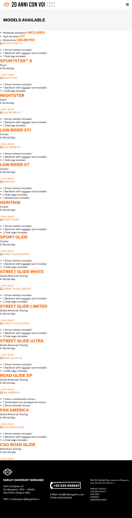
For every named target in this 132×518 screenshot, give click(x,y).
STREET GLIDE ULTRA (22, 340)
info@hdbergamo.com (71, 494)
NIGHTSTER (12, 95)
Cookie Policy (98, 491)
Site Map (94, 494)
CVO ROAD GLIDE (17, 444)
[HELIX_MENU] (127, 4)
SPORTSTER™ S (16, 60)
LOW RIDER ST (14, 164)
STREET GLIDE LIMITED (23, 306)
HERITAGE (10, 202)
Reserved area (98, 500)
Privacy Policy (98, 489)
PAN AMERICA (14, 410)
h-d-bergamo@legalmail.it (24, 499)
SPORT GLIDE (14, 237)
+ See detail (7, 74)
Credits (94, 497)
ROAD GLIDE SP (16, 375)
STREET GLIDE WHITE (22, 271)
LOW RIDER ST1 (15, 130)
